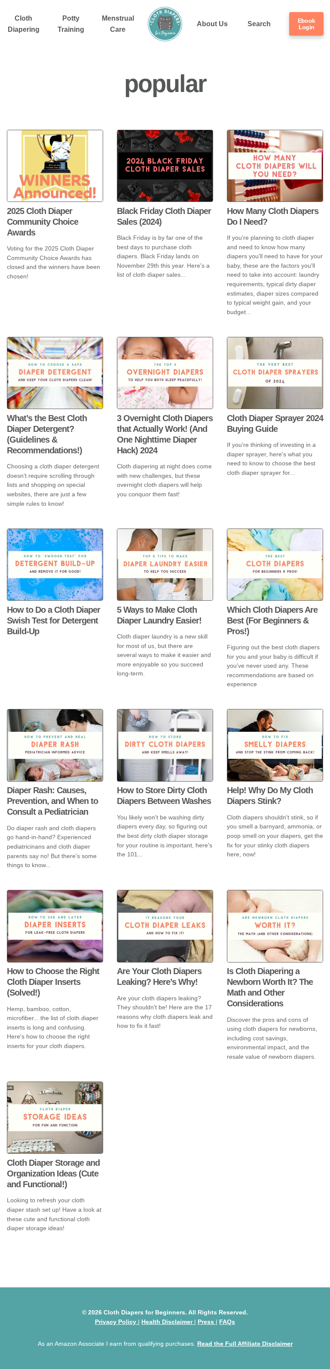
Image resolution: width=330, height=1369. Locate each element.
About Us (212, 24)
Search (259, 24)
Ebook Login (306, 23)
